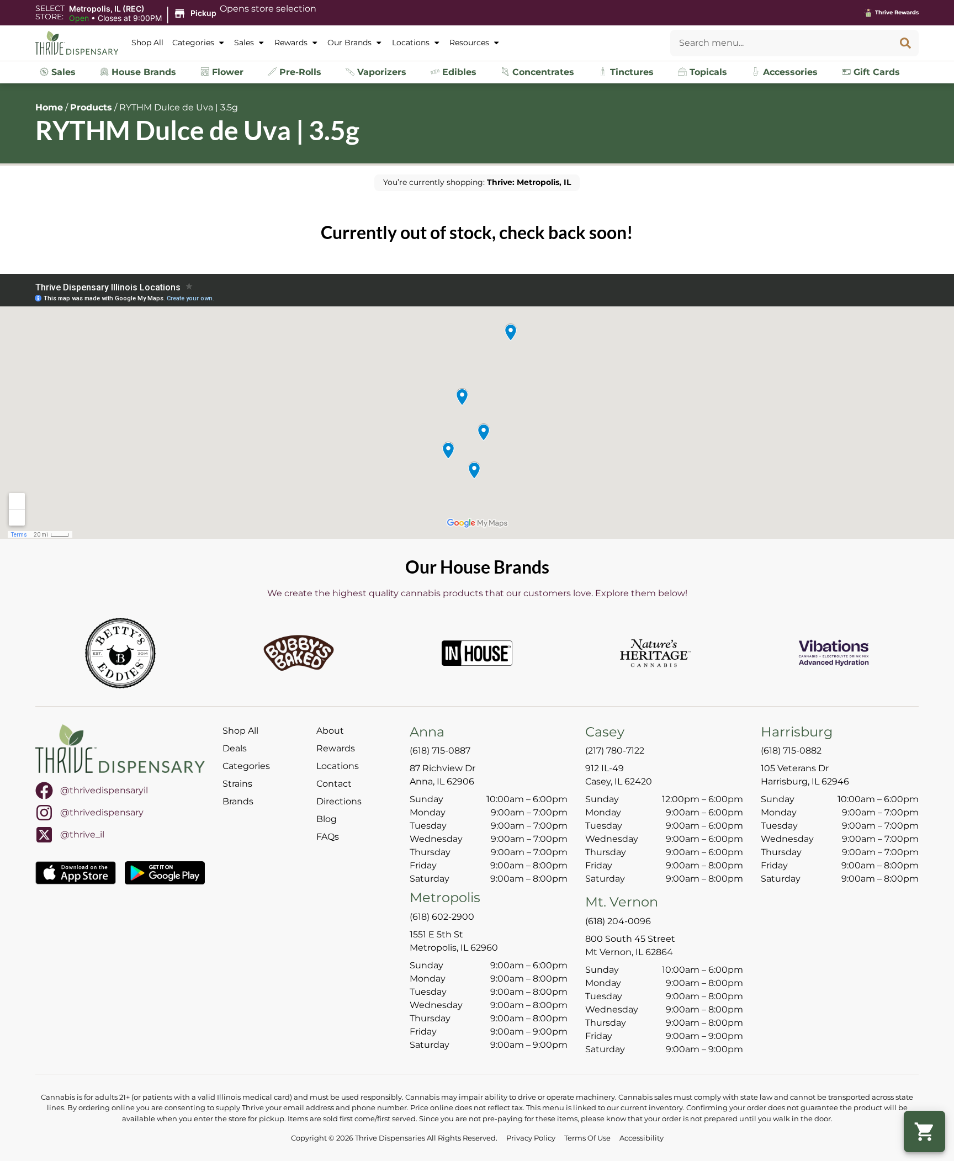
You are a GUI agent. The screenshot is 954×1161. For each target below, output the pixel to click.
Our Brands (349, 42)
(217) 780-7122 (614, 750)
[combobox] (781, 43)
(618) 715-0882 (791, 750)
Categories (193, 42)
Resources (469, 42)
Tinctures (630, 72)
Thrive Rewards (897, 12)
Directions (339, 801)
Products (91, 107)
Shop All (147, 42)
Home (49, 107)
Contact (334, 783)
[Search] (905, 43)
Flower (226, 72)
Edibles (457, 72)
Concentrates (542, 72)
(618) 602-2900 (442, 916)
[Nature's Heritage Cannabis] (655, 653)
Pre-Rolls (299, 72)
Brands (237, 801)
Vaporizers (380, 72)
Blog (326, 819)
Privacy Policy (530, 1138)
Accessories (789, 72)
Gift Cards (875, 72)
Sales (244, 42)
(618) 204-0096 (618, 921)
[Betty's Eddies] (120, 653)
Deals (234, 748)
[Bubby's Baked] (298, 653)
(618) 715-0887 (440, 750)
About (330, 730)
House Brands (142, 72)
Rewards (291, 42)
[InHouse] (477, 653)
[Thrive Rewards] (868, 12)
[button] (144, 13)
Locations (411, 42)
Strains (237, 783)
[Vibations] (833, 653)
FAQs (327, 836)
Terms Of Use (587, 1138)
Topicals (707, 72)
